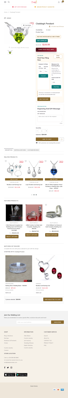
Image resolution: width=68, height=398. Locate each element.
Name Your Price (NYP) (46, 49)
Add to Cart (14, 179)
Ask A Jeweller (42, 40)
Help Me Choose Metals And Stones (48, 36)
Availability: (39, 30)
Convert (43, 76)
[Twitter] (8, 367)
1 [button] (31, 194)
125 (39, 143)
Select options (11, 236)
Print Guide (58, 56)
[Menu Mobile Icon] (5, 2)
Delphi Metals (14, 222)
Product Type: (40, 32)
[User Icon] (59, 2)
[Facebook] (4, 367)
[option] (19, 7)
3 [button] (36, 194)
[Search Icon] (9, 2)
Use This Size (43, 99)
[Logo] (34, 1)
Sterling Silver (14, 182)
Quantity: (38, 128)
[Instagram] (11, 367)
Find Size (56, 87)
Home (5, 12)
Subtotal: (38, 134)
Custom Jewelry (28, 347)
